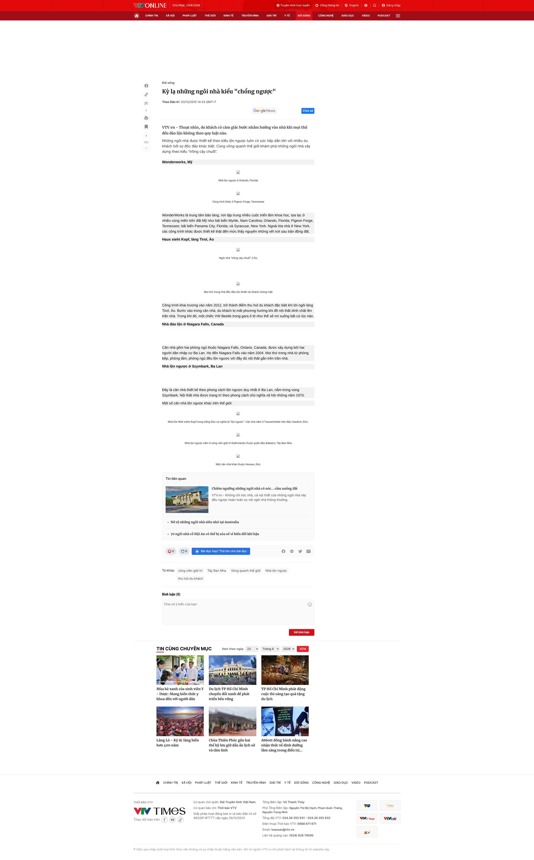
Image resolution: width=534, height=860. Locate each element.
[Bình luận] (146, 103)
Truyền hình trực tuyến (295, 5)
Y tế (287, 15)
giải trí (271, 15)
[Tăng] (146, 136)
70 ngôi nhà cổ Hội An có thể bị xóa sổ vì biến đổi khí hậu (215, 534)
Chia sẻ (308, 111)
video (366, 15)
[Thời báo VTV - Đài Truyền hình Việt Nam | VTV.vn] (150, 5)
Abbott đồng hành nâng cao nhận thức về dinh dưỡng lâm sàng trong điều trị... (284, 745)
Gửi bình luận (301, 632)
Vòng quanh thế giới (245, 571)
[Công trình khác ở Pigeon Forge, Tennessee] (238, 193)
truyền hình (249, 15)
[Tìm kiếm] (376, 5)
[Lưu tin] (146, 126)
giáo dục (347, 15)
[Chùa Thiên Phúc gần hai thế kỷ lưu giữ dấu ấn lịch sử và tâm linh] (232, 721)
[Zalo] (291, 551)
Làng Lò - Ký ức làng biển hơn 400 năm (177, 742)
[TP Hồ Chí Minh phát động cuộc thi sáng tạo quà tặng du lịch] (285, 670)
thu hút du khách (190, 578)
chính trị (151, 15)
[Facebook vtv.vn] (367, 5)
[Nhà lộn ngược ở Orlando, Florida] (238, 171)
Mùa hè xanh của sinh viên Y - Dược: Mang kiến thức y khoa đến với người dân (180, 694)
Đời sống (168, 83)
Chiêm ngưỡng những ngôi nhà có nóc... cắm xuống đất (255, 489)
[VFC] (367, 805)
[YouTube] (172, 819)
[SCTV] (367, 832)
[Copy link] (146, 94)
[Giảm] (146, 148)
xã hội (170, 15)
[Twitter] (300, 551)
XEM (303, 649)
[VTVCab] (390, 818)
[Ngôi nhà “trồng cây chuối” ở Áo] (238, 249)
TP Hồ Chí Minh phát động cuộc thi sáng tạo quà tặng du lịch (283, 694)
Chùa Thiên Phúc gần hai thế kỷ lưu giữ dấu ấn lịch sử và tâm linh (232, 745)
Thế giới (210, 15)
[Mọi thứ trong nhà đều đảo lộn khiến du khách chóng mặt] (238, 283)
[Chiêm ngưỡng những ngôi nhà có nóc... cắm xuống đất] (187, 499)
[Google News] (264, 111)
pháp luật (190, 15)
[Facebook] (146, 86)
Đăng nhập (393, 5)
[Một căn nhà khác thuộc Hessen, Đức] (238, 455)
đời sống (304, 15)
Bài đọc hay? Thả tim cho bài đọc (224, 551)
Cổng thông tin (329, 5)
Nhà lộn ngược (276, 571)
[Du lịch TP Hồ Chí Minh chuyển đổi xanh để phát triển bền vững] (232, 670)
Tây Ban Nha (216, 571)
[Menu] (397, 15)
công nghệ (326, 15)
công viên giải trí (190, 571)
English (354, 5)
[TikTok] (180, 819)
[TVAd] (390, 805)
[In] (146, 118)
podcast (384, 15)
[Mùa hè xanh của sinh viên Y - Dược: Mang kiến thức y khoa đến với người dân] (180, 670)
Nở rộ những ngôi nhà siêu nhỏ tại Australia (205, 522)
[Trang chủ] (137, 16)
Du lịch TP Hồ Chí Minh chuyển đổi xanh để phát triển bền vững (229, 694)
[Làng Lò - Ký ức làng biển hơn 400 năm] (180, 721)
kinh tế (229, 15)
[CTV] (367, 818)
